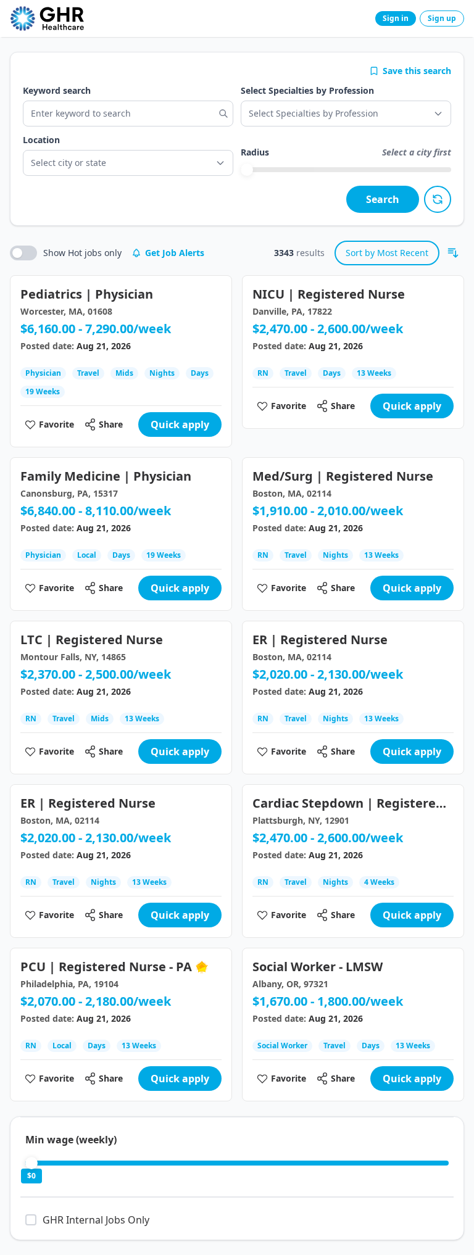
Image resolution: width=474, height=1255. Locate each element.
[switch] (23, 253)
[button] (128, 163)
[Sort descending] (453, 253)
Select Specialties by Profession (307, 90)
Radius (255, 152)
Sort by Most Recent (387, 253)
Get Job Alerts (174, 253)
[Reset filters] (437, 199)
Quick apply (180, 424)
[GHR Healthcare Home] (47, 18)
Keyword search (57, 90)
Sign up (442, 18)
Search (382, 199)
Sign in (396, 18)
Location (41, 140)
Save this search (417, 71)
